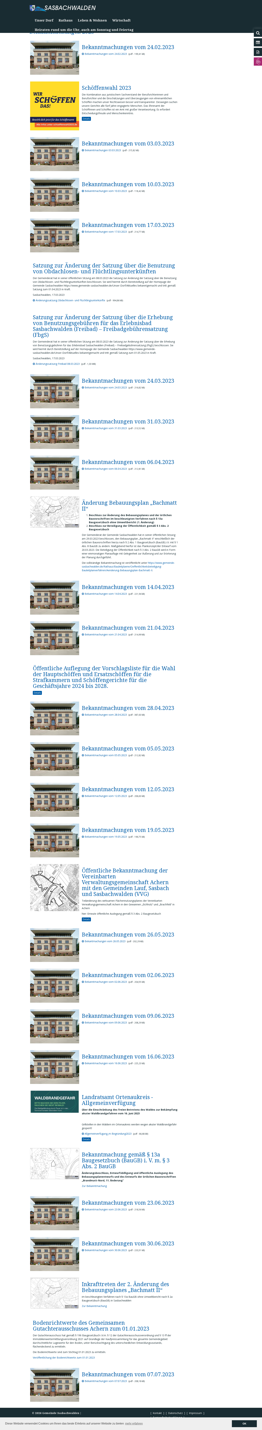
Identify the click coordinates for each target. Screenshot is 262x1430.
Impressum (195, 1413)
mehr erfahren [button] (134, 1423)
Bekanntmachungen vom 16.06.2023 (105, 1063)
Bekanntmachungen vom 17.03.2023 (105, 231)
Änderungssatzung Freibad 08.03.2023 (57, 363)
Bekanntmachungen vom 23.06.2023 (105, 1209)
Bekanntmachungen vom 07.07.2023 (105, 1381)
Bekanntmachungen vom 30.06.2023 (105, 1250)
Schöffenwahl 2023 (106, 88)
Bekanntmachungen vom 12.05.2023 (105, 796)
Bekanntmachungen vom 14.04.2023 (105, 593)
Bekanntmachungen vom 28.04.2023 (105, 714)
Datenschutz (175, 1413)
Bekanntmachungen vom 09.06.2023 (105, 1022)
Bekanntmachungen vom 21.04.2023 (105, 634)
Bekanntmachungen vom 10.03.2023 (105, 191)
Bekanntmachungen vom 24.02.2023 (105, 53)
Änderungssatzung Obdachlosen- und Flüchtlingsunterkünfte (70, 300)
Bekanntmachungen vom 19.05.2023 (105, 836)
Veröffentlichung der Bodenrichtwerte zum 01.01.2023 (64, 1357)
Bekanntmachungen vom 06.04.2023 (105, 468)
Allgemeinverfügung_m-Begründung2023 (108, 1133)
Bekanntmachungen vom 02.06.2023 (105, 981)
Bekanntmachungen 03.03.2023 (102, 150)
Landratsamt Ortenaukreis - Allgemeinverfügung (117, 1100)
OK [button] (244, 1423)
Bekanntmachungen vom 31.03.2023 (105, 428)
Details (86, 118)
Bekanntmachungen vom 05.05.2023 (105, 755)
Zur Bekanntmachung (94, 1186)
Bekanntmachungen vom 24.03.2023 (105, 387)
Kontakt (157, 1413)
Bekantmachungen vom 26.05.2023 (104, 941)
